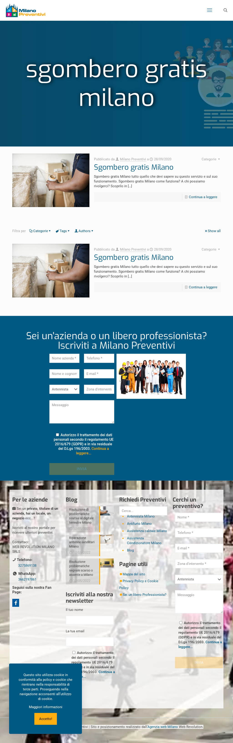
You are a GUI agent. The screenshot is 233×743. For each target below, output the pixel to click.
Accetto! (45, 719)
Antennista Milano (141, 516)
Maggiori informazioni (45, 707)
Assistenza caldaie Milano (147, 531)
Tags (63, 231)
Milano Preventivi (133, 159)
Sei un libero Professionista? (144, 595)
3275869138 (27, 566)
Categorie (40, 231)
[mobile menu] (209, 10)
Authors (85, 231)
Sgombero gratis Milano (133, 167)
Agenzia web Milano (162, 727)
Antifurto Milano (139, 524)
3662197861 (27, 579)
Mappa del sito (134, 574)
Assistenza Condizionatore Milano (144, 540)
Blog (130, 550)
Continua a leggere (203, 197)
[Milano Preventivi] (26, 10)
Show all (214, 231)
